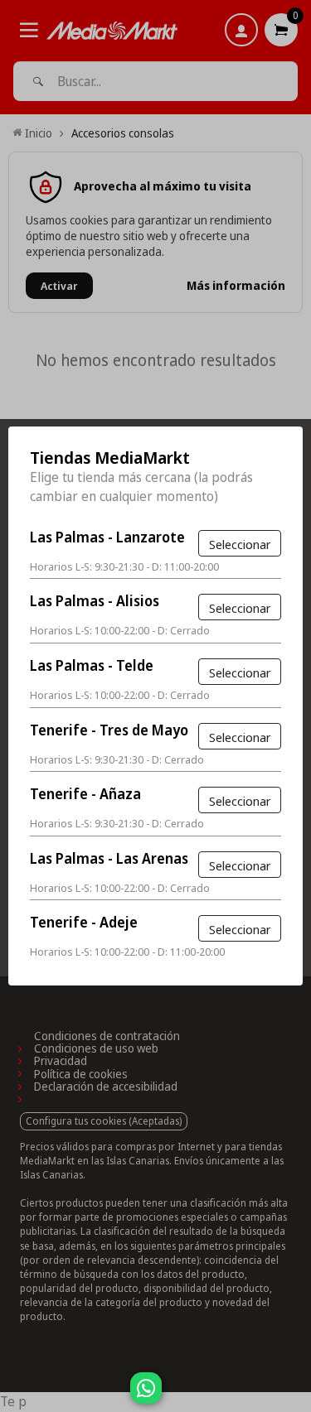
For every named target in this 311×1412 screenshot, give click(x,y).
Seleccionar (239, 544)
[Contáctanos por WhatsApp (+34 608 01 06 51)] (295, 1396)
